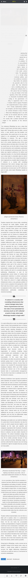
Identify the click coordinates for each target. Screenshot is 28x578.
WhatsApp (9, 559)
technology (16, 559)
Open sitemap (14, 567)
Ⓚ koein (18, 571)
